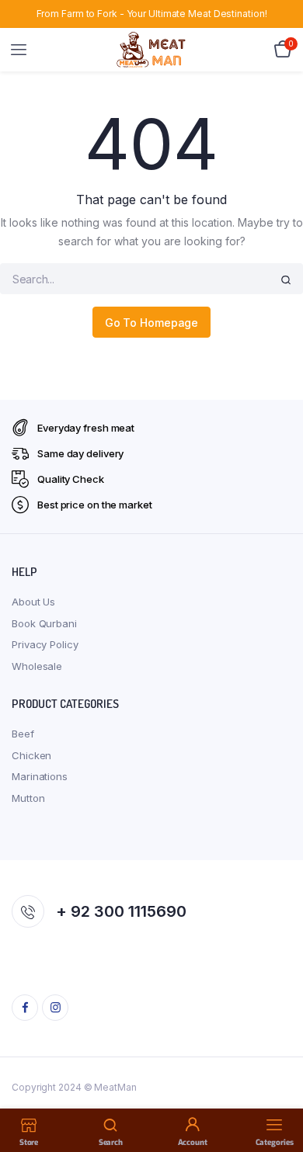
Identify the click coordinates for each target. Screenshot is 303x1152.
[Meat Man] (152, 49)
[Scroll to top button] (278, 1089)
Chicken (31, 755)
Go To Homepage (152, 322)
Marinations (40, 776)
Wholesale (37, 666)
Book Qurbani (44, 623)
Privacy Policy (45, 644)
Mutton (28, 798)
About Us (33, 601)
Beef (23, 733)
